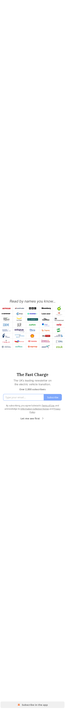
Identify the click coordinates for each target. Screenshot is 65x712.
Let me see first (30, 418)
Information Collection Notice (34, 408)
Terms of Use (48, 405)
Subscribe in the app (35, 704)
